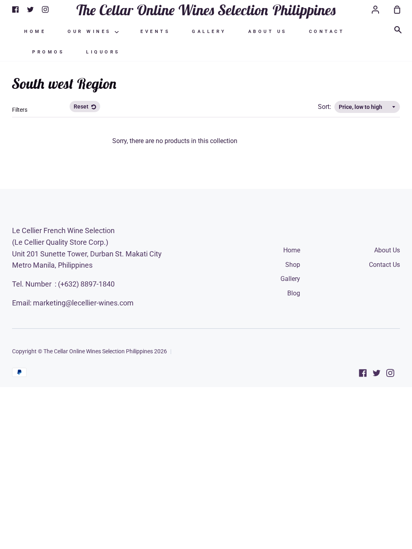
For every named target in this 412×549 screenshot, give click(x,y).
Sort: (325, 107)
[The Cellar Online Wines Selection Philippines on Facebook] (363, 373)
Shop (292, 264)
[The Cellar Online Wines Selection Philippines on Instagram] (390, 373)
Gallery (209, 31)
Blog (293, 293)
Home (35, 31)
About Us (267, 31)
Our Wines (91, 31)
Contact (327, 31)
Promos (48, 52)
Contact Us (384, 264)
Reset (82, 106)
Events (155, 31)
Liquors (103, 52)
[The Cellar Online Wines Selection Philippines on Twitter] (377, 373)
